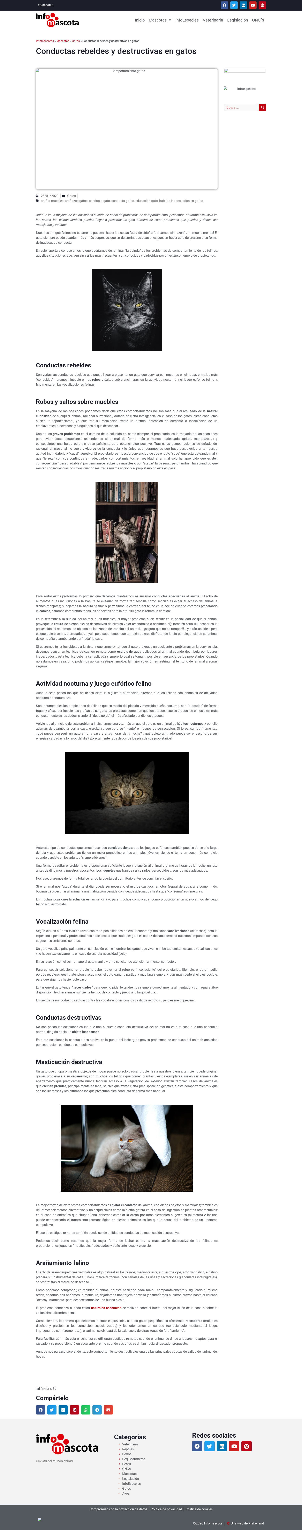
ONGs (126, 1469)
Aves (125, 1493)
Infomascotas (45, 41)
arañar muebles (52, 201)
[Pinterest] (262, 5)
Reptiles (128, 1449)
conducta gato (99, 201)
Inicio (140, 20)
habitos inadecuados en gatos (181, 201)
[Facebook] (224, 5)
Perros (126, 1454)
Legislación (237, 20)
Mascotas (158, 20)
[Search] (262, 107)
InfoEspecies (187, 20)
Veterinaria (213, 20)
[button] (40, 1409)
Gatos (76, 41)
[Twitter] (234, 5)
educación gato (146, 201)
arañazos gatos (76, 201)
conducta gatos (122, 201)
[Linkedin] (243, 5)
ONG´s (258, 20)
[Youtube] (253, 5)
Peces (126, 1464)
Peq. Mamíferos (133, 1459)
